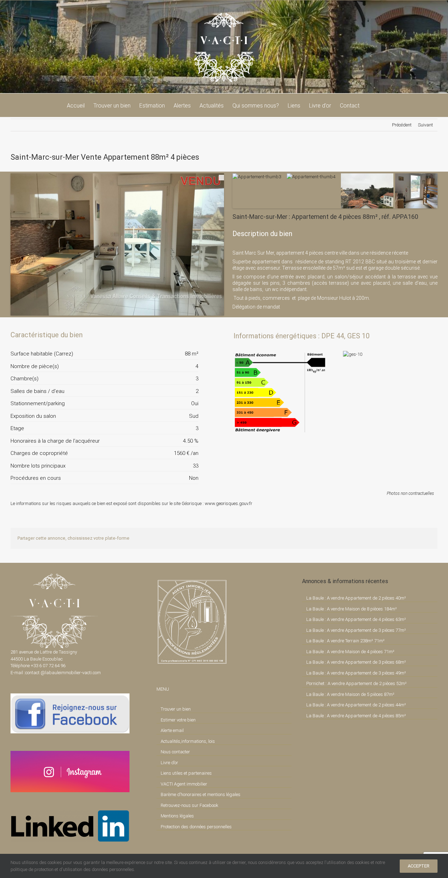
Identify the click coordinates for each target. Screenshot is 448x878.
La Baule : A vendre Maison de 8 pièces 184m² (351, 608)
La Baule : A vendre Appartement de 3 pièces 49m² (356, 673)
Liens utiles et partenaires (186, 773)
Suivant (425, 124)
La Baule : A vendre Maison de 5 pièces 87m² (350, 694)
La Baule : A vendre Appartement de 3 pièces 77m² (356, 630)
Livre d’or (169, 762)
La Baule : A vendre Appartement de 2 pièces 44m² (356, 704)
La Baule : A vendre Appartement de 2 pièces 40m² (356, 598)
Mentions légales (177, 815)
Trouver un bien (176, 709)
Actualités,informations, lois (188, 741)
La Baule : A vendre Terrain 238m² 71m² (345, 640)
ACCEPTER (418, 866)
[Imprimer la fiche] (169, 335)
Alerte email (172, 730)
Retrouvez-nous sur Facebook (189, 805)
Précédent (402, 124)
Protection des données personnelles (196, 826)
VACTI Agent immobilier (184, 784)
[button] (370, 105)
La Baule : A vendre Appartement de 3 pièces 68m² (356, 662)
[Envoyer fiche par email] (192, 335)
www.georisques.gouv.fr (228, 503)
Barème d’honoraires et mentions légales (200, 794)
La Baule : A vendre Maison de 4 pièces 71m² (350, 651)
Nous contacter (175, 751)
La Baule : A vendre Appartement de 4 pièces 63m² (356, 619)
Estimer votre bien (178, 720)
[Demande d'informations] (181, 335)
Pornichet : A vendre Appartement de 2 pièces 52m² (356, 683)
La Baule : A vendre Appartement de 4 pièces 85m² (356, 715)
